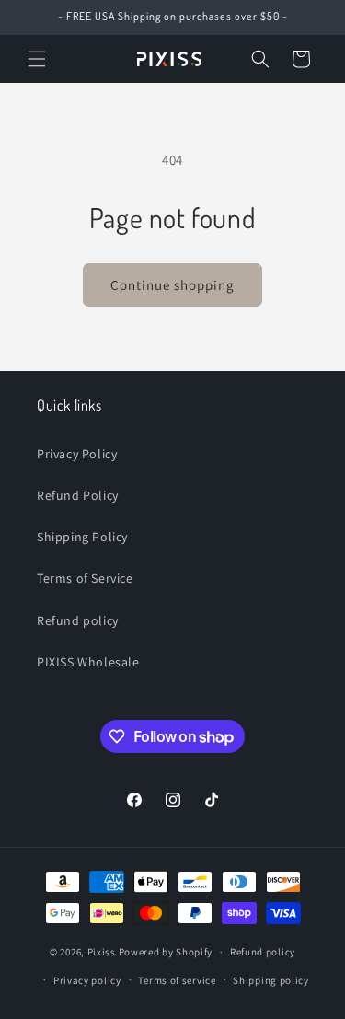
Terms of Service (85, 578)
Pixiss (101, 951)
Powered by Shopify (166, 951)
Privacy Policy (77, 454)
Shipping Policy (82, 536)
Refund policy (78, 620)
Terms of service (176, 980)
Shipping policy (271, 980)
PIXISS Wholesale (88, 662)
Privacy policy (87, 980)
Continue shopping (172, 285)
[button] (37, 59)
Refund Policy (78, 495)
